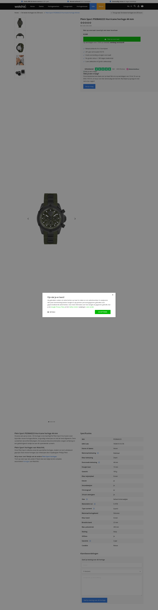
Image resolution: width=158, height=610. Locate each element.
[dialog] (79, 305)
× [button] (112, 295)
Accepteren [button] (102, 312)
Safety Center (73, 307)
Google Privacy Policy (58, 307)
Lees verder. (90, 307)
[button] (51, 312)
